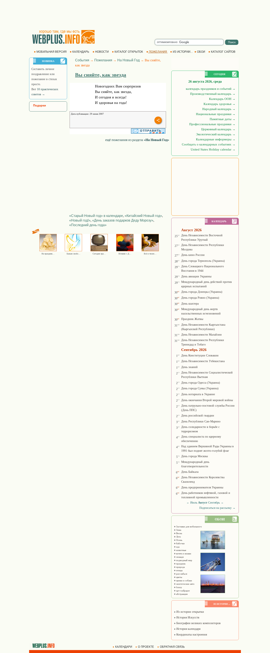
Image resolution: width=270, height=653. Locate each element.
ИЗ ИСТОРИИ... (183, 51)
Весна (179, 533)
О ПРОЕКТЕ (146, 646)
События (82, 60)
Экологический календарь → (215, 134)
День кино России (193, 255)
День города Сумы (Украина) (200, 388)
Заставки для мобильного (189, 526)
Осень (179, 540)
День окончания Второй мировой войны (207, 400)
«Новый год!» (79, 220)
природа (180, 567)
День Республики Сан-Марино (200, 421)
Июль (193, 502)
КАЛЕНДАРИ (123, 646)
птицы (179, 570)
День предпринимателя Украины (202, 487)
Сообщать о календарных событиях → (208, 144)
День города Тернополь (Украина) (203, 260)
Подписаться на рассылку (217, 507)
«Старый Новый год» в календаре (96, 216)
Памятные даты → (222, 119)
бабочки (180, 543)
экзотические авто (185, 584)
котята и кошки (183, 553)
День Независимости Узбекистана (203, 361)
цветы (179, 577)
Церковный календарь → (218, 129)
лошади (180, 557)
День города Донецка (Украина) (201, 291)
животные (181, 550)
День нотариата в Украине (198, 394)
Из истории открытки (190, 611)
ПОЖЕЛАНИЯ (158, 51)
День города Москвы (194, 456)
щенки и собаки (184, 580)
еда (178, 547)
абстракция (182, 594)
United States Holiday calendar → (213, 149)
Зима (178, 530)
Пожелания (103, 60)
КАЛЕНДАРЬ (81, 51)
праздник (180, 563)
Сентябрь (214, 502)
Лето (178, 536)
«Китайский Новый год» (143, 216)
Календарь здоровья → (219, 104)
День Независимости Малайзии (201, 334)
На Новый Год (128, 60)
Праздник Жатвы (192, 319)
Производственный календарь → (212, 93)
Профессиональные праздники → (212, 124)
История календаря (188, 628)
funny (179, 587)
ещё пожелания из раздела (137, 140)
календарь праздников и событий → (210, 88)
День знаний (189, 367)
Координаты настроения (191, 634)
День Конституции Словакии (200, 355)
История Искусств (187, 617)
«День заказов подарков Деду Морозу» (122, 220)
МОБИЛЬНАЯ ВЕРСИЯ (51, 51)
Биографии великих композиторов (198, 623)
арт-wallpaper (183, 590)
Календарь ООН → (222, 99)
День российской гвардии (197, 415)
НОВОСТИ (101, 51)
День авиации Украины (196, 276)
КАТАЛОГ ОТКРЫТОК (129, 51)
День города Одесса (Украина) (200, 382)
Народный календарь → (218, 109)
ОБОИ (201, 51)
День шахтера (190, 303)
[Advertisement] (135, 14)
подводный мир (184, 560)
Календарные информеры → (215, 139)
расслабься (181, 573)
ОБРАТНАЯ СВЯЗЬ (172, 646)
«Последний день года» (88, 225)
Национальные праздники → (215, 114)
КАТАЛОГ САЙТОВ (223, 51)
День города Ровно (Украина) (200, 297)
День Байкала (189, 471)
